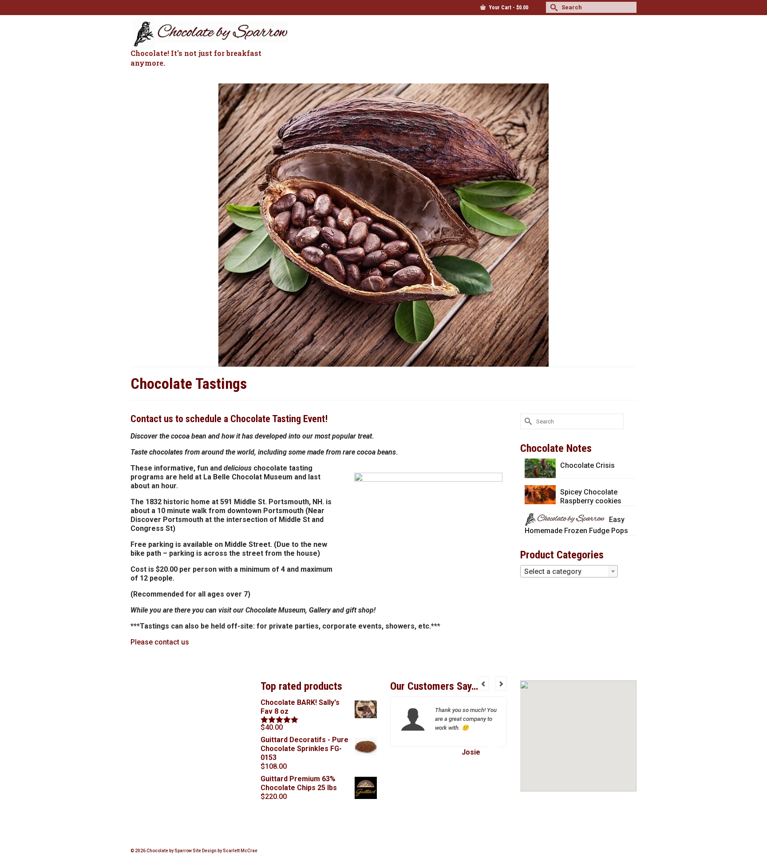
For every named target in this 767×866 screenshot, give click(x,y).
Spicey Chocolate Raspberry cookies (590, 496)
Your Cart (508, 7)
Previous (483, 683)
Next (501, 683)
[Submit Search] (552, 7)
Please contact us (159, 642)
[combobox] (569, 571)
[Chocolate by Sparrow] (210, 34)
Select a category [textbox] (552, 571)
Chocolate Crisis (587, 465)
